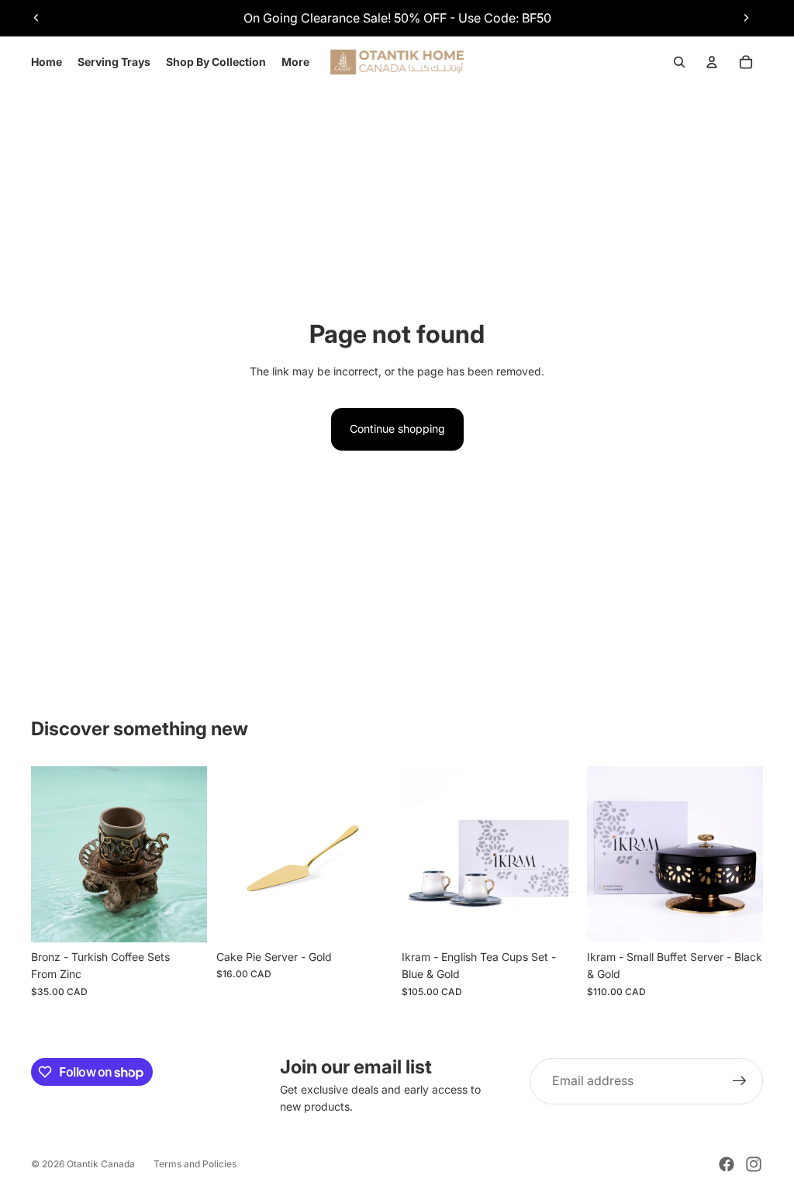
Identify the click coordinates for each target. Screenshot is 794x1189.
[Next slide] (746, 18)
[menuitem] (295, 62)
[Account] (712, 62)
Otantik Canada (101, 1164)
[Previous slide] (36, 18)
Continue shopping (397, 428)
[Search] (679, 62)
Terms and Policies (195, 1164)
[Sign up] (739, 1081)
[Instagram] (753, 1164)
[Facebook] (726, 1164)
